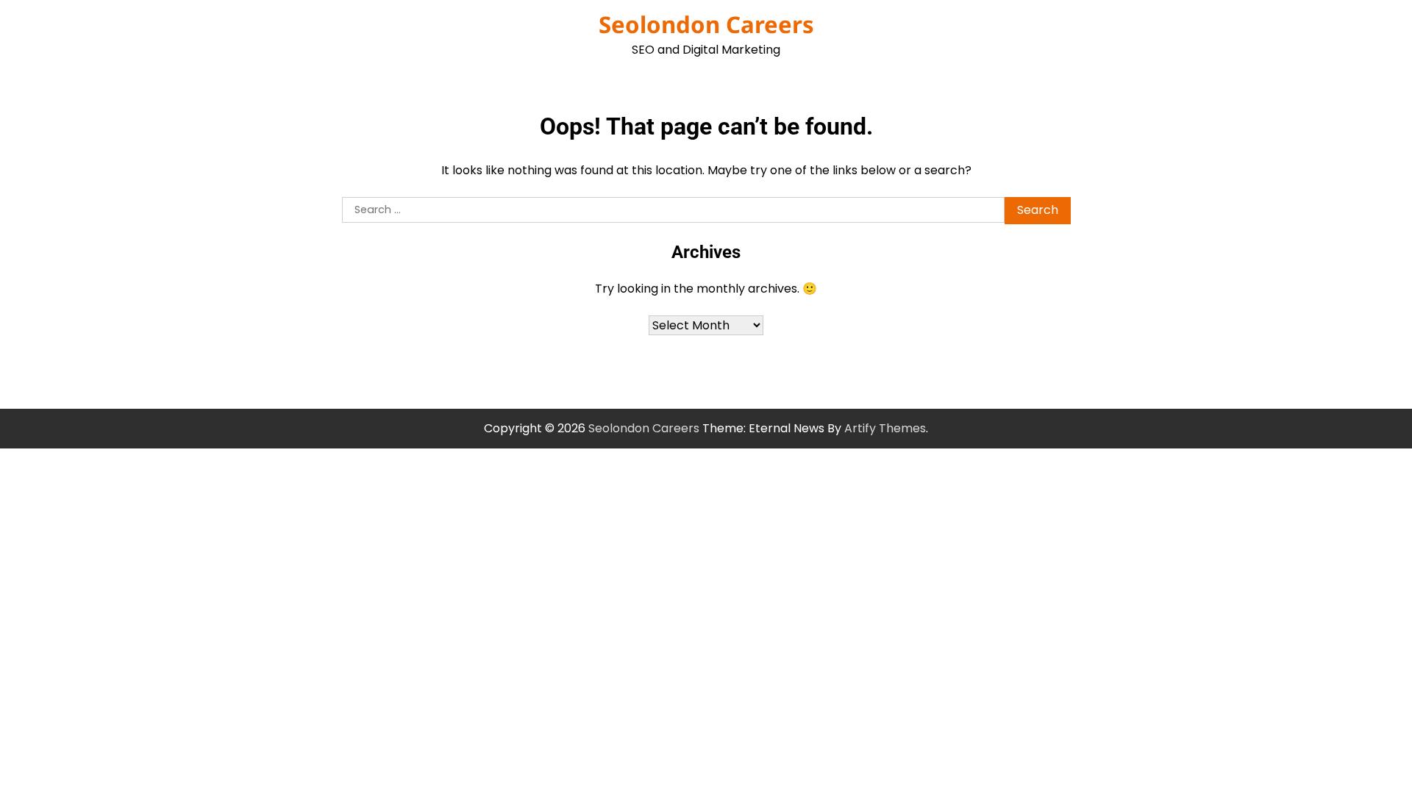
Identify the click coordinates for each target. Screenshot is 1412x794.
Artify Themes (885, 428)
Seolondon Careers (706, 24)
